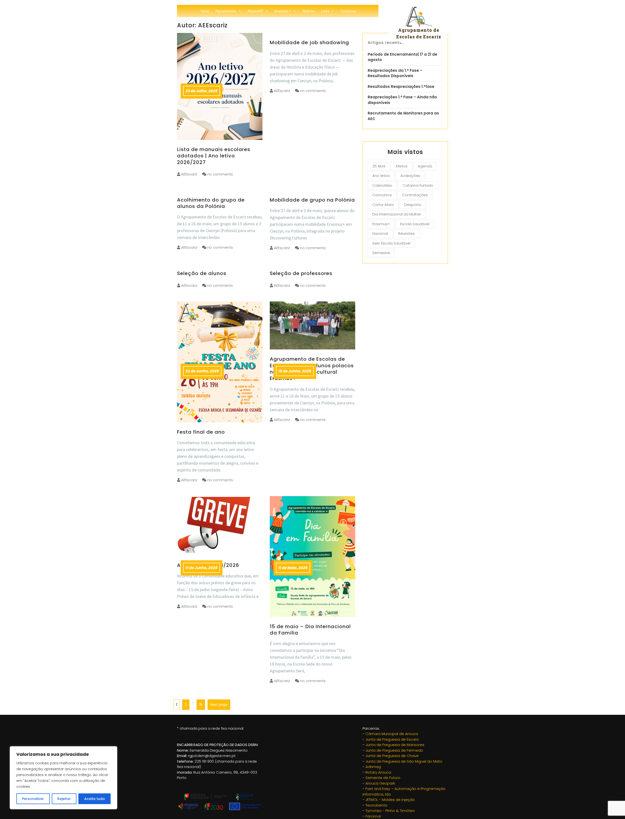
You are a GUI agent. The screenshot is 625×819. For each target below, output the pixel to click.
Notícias (308, 11)
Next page (219, 704)
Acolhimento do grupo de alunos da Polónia (211, 203)
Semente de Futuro (382, 777)
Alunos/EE (255, 11)
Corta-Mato (383, 204)
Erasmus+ (381, 223)
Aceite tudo (94, 798)
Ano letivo (381, 175)
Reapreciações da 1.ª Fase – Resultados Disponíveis (395, 73)
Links (325, 11)
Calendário (382, 185)
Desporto (412, 204)
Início (205, 11)
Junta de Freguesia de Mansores (394, 744)
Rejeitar (64, 798)
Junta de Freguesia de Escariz (392, 739)
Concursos (382, 194)
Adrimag (373, 766)
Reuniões (406, 233)
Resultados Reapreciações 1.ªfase (401, 86)
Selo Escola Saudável (391, 243)
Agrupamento (225, 11)
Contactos (348, 11)
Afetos (401, 166)
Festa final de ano (201, 432)
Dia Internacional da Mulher (396, 214)
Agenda (425, 166)
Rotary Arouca (378, 772)
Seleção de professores (301, 273)
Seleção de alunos (201, 273)
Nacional (380, 233)
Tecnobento (376, 805)
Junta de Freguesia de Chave (392, 755)
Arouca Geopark (380, 783)
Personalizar (33, 798)
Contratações (415, 194)
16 (199, 703)
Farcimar (373, 816)
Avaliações (410, 175)
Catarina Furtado (418, 185)
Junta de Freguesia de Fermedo (394, 750)
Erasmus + (283, 11)
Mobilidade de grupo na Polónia (312, 199)
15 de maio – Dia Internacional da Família (310, 629)
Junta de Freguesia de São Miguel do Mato (403, 761)
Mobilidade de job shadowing (309, 42)
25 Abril (378, 166)
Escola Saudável (414, 223)
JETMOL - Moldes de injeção (390, 799)
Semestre (381, 252)
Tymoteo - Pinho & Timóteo (390, 810)
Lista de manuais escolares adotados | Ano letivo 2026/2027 (213, 156)
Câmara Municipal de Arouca (391, 733)
